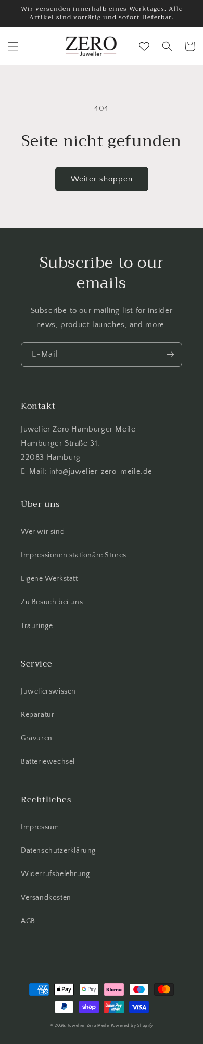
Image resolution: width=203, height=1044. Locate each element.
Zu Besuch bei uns (52, 602)
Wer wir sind (43, 532)
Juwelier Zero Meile (88, 1025)
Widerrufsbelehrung (55, 874)
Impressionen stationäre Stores (73, 555)
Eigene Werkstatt (49, 579)
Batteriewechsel (48, 762)
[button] (13, 46)
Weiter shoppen (102, 179)
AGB (28, 921)
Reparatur (37, 715)
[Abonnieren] (170, 354)
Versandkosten (46, 898)
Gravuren (37, 738)
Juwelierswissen (48, 691)
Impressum (40, 827)
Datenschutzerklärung (58, 850)
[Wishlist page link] (144, 46)
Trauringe (37, 626)
